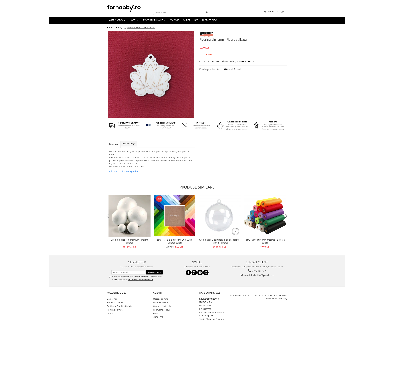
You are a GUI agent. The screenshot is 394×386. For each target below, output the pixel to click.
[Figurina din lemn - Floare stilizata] (151, 74)
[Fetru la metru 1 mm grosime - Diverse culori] (265, 216)
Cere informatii (234, 69)
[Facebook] (188, 272)
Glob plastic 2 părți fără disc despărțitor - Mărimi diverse (219, 241)
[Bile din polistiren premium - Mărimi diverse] (130, 216)
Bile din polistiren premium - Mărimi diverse (130, 241)
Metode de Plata (160, 298)
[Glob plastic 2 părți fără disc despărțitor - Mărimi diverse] (220, 216)
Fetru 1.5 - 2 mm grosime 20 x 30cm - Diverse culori (175, 241)
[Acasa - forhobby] (127, 8)
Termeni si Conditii (115, 302)
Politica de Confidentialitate (140, 279)
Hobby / (119, 27)
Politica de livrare (115, 309)
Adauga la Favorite (210, 69)
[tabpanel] (151, 74)
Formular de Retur (161, 309)
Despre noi (112, 298)
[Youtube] (200, 272)
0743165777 (258, 270)
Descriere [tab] (113, 144)
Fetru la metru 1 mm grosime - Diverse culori (265, 241)
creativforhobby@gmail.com (258, 275)
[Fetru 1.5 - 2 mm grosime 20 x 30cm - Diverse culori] (175, 216)
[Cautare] (207, 12)
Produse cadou (210, 20)
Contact (110, 313)
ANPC (155, 313)
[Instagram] (206, 272)
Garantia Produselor (162, 306)
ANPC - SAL (158, 317)
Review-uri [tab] (129, 143)
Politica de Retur (160, 302)
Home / (111, 27)
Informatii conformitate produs (123, 171)
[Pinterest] (194, 272)
